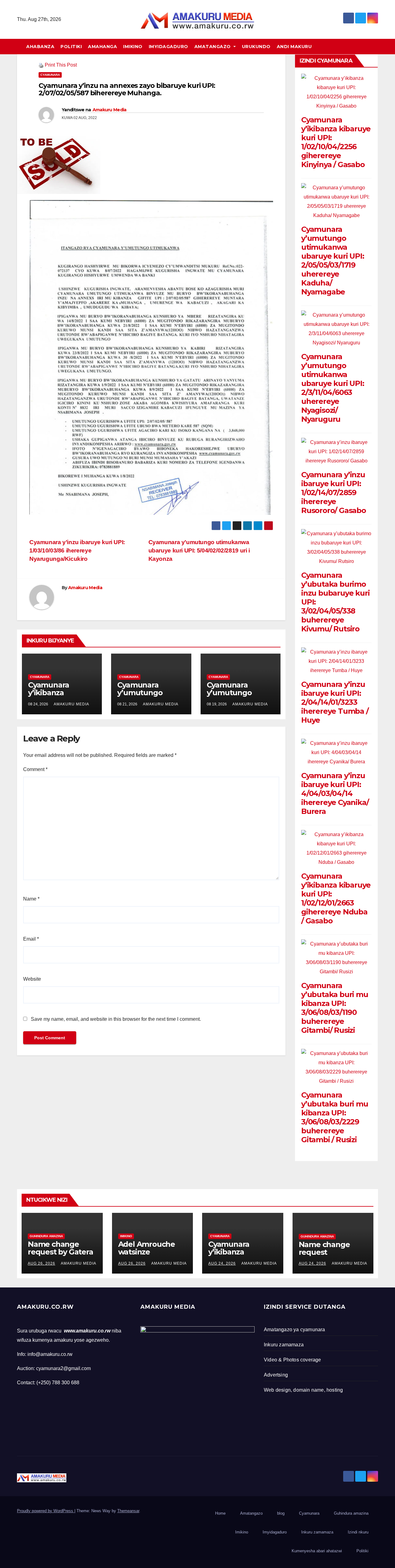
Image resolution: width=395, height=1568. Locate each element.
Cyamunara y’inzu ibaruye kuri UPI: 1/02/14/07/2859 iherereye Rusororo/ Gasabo (333, 492)
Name (31, 898)
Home (220, 1513)
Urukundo (256, 46)
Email (31, 939)
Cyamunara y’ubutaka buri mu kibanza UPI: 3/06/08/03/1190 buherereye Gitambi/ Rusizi (334, 1008)
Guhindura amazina (46, 1236)
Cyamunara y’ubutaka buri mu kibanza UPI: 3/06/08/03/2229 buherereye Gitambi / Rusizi (334, 1117)
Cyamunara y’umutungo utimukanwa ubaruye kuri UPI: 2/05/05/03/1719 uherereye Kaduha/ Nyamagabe (332, 260)
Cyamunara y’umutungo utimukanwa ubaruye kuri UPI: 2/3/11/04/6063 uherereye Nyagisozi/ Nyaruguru (332, 388)
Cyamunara (50, 74)
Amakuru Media (110, 110)
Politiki (71, 46)
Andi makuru (294, 46)
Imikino (133, 46)
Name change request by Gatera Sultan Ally (60, 1252)
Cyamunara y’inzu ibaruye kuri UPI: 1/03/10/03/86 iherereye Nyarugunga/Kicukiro (77, 550)
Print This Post (61, 65)
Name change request (324, 1248)
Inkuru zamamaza (317, 1532)
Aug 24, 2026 (222, 1263)
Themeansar (128, 1510)
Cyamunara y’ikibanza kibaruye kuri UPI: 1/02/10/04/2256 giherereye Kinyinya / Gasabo (336, 142)
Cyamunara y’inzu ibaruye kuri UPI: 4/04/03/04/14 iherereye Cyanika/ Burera (334, 793)
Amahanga (102, 46)
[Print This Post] (41, 65)
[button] (376, 46)
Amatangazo (213, 46)
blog (281, 1513)
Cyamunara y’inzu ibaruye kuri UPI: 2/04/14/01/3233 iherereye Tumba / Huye (334, 702)
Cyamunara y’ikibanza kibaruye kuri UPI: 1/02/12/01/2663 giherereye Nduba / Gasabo (336, 898)
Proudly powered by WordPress (45, 1510)
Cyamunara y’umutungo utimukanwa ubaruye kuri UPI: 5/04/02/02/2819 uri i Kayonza (199, 550)
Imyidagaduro (168, 46)
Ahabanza (40, 46)
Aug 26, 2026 (41, 1263)
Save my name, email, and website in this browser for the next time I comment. (116, 1019)
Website (32, 979)
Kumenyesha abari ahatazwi (317, 1551)
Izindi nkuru (358, 1532)
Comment (35, 769)
